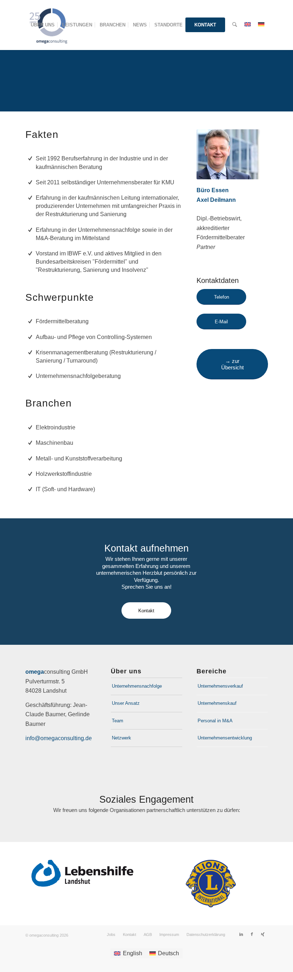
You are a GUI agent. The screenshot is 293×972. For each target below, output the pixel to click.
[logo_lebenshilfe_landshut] (82, 873)
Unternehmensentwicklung (225, 738)
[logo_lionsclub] (211, 883)
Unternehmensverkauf (220, 686)
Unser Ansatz (126, 703)
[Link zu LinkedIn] (241, 934)
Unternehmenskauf (217, 703)
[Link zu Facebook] (252, 934)
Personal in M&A (215, 720)
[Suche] (234, 25)
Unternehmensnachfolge (137, 686)
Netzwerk (121, 738)
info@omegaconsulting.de (58, 738)
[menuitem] (42, 25)
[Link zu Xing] (262, 934)
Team (117, 720)
